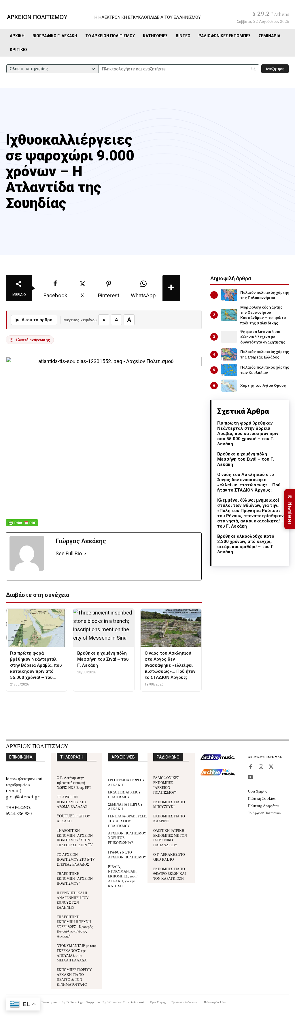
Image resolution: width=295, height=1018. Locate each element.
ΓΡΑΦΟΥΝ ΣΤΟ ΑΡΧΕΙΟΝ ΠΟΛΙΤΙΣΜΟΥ (127, 854)
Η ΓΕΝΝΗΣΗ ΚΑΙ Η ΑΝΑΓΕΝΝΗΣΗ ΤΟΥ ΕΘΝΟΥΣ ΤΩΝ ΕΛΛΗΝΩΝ (73, 899)
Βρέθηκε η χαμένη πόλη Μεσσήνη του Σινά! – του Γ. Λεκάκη (245, 459)
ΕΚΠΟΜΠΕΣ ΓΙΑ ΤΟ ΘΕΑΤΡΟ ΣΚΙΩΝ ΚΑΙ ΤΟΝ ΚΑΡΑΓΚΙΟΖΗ (169, 873)
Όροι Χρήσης (257, 791)
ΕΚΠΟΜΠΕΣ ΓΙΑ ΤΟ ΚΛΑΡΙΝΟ (169, 818)
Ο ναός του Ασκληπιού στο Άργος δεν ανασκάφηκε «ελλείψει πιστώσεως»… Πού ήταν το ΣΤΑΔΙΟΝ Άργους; (249, 482)
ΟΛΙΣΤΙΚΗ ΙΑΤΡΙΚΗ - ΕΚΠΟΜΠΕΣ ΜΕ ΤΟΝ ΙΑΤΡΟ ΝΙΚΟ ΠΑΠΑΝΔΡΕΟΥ (170, 837)
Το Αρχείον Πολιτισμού (264, 812)
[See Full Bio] (85, 554)
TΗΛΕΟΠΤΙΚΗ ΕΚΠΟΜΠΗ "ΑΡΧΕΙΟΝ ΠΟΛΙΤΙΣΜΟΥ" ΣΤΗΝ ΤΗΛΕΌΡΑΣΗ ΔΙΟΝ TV (75, 837)
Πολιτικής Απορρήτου (263, 805)
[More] (171, 288)
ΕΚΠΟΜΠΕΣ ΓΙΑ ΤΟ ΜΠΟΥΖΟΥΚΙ (169, 804)
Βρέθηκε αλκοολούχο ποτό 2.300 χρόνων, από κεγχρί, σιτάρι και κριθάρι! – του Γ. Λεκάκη (246, 544)
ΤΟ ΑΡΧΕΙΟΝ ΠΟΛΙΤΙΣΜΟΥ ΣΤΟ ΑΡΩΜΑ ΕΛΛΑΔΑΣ (72, 801)
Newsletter (290, 509)
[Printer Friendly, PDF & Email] (22, 525)
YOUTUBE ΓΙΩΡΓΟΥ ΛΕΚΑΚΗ (73, 818)
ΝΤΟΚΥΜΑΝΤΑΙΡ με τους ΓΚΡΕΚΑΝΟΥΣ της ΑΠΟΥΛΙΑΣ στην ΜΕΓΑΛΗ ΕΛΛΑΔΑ (76, 952)
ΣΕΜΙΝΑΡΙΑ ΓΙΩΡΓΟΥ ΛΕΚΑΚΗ (125, 806)
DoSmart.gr (75, 1002)
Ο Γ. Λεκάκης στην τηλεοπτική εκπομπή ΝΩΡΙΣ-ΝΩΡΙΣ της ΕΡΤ (74, 782)
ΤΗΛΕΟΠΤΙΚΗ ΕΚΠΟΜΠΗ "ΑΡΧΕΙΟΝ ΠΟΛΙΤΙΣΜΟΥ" (75, 878)
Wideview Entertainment (125, 1002)
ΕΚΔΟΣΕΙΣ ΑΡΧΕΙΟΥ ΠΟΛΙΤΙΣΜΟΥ (124, 794)
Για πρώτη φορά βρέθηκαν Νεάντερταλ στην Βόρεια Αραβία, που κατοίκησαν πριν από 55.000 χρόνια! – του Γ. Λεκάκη (247, 434)
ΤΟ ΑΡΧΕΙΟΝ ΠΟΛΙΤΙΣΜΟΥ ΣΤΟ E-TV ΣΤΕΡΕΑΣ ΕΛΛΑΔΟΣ (76, 859)
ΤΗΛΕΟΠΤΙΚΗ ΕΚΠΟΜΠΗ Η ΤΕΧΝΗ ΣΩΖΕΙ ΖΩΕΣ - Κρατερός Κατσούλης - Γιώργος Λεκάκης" (75, 926)
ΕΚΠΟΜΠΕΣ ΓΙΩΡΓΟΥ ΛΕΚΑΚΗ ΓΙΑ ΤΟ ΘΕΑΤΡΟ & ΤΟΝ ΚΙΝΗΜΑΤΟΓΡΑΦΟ (74, 976)
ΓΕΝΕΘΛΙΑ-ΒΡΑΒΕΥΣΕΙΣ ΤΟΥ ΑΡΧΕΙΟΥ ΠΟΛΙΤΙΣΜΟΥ (127, 820)
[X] (271, 767)
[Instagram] (261, 767)
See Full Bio (69, 553)
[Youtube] (250, 777)
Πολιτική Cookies (261, 798)
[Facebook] (250, 767)
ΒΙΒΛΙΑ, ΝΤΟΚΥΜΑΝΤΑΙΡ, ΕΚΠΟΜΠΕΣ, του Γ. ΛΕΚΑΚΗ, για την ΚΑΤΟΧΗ (123, 876)
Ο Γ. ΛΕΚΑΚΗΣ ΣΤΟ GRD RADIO (169, 857)
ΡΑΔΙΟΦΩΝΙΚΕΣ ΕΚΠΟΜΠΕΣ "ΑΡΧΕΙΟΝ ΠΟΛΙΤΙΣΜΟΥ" (166, 784)
